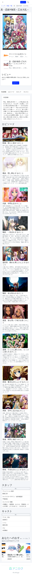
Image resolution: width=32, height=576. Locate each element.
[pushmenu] (3, 2)
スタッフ (18, 92)
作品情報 (3, 92)
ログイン (23, 2)
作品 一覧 (9, 6)
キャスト (26, 92)
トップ (3, 6)
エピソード (11, 92)
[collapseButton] (16, 488)
